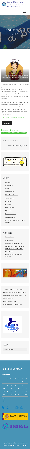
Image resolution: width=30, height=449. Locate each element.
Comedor (8, 201)
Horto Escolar (9, 207)
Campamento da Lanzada (13, 243)
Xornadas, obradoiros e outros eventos (14, 132)
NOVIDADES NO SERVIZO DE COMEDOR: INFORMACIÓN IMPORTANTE (14, 249)
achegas (7, 182)
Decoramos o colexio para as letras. (14, 292)
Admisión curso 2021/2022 (16, 145)
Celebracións (9, 198)
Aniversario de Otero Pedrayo (12, 304)
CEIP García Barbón (11, 195)
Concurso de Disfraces (12, 141)
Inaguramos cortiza (9, 301)
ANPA (7, 188)
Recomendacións (10, 214)
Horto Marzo (9, 237)
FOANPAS (8, 204)
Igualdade (8, 211)
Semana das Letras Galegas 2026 (13, 289)
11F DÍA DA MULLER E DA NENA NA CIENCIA (12, 117)
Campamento (9, 191)
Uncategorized (10, 217)
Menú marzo (9, 240)
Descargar (7, 123)
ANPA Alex (5, 130)
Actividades (9, 185)
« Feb (3, 401)
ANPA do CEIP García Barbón (15, 2)
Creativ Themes (22, 445)
